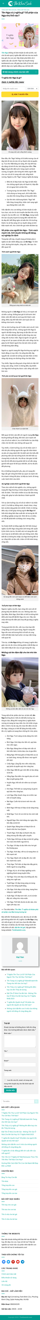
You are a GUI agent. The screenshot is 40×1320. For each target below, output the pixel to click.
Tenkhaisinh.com (18, 930)
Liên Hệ (4, 1281)
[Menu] (3, 3)
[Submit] (36, 1101)
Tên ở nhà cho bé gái (9, 1214)
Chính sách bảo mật (9, 1274)
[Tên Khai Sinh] (20, 3)
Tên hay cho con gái (9, 1205)
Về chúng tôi (6, 1285)
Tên (6, 1051)
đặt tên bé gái (20, 927)
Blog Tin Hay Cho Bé (9, 1177)
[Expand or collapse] (36, 72)
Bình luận (8, 1033)
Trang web (7, 1070)
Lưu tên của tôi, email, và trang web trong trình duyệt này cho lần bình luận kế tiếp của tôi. (19, 1083)
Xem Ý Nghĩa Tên (20, 94)
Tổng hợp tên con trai (9, 1193)
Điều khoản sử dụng (9, 1278)
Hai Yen (20, 957)
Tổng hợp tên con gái (9, 9)
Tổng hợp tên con (23, 9)
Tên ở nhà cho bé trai (9, 1219)
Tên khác (5, 1181)
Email (6, 1061)
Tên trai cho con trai (9, 1209)
